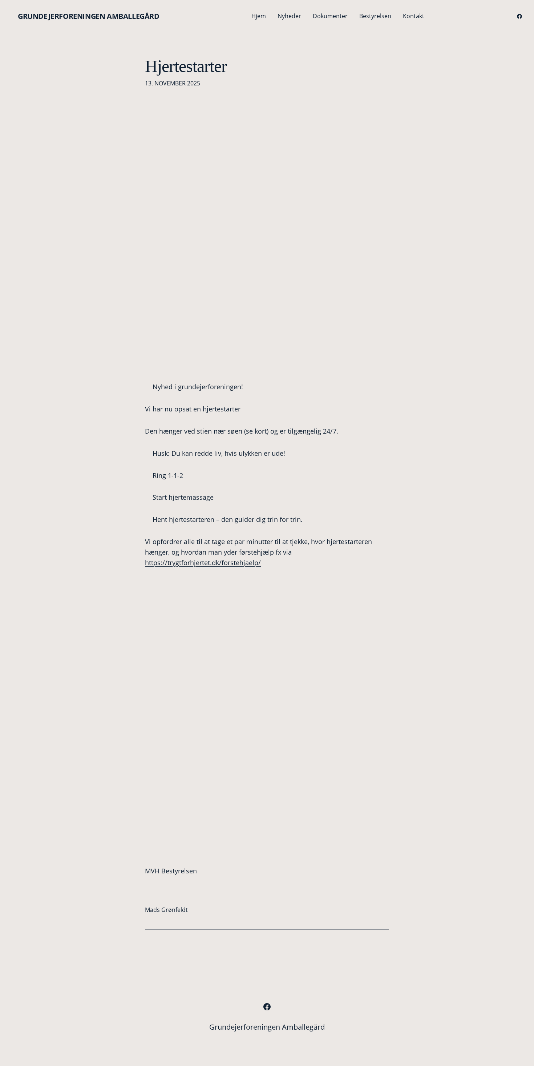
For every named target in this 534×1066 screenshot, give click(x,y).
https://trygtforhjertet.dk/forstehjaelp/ (203, 562)
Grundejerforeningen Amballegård (88, 16)
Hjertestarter (186, 66)
